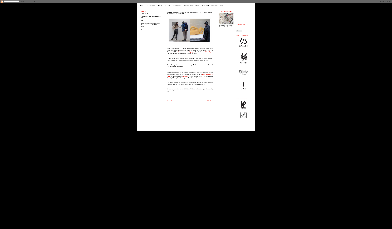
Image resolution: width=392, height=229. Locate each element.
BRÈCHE (168, 6)
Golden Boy (208, 52)
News (141, 6)
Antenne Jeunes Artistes (191, 6)
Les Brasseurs (150, 6)
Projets (160, 6)
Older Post (209, 101)
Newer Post (170, 101)
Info (221, 6)
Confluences (177, 6)
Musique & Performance (210, 6)
